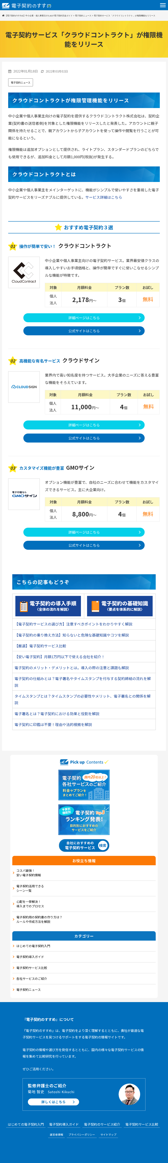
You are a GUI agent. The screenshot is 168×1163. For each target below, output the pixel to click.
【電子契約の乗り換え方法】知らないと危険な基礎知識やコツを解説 (72, 635)
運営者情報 (56, 1134)
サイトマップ (108, 1134)
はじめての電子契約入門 (33, 946)
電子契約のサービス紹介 (102, 1124)
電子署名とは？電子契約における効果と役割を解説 (57, 713)
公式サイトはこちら (84, 330)
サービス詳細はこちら (103, 197)
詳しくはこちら (53, 1101)
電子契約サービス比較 (31, 968)
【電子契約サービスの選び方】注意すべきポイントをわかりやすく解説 (73, 624)
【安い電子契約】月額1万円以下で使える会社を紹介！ (60, 656)
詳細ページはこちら (84, 317)
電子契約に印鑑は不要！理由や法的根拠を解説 (53, 724)
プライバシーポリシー (81, 1134)
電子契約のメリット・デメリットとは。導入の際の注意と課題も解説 (72, 667)
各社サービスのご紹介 (31, 978)
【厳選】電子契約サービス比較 (40, 645)
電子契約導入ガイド (30, 956)
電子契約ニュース (20, 82)
